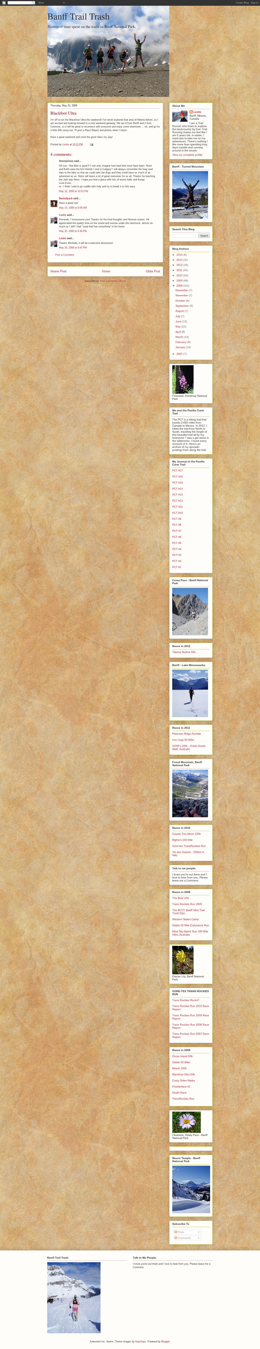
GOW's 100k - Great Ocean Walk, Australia (189, 747)
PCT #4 (176, 549)
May (178, 326)
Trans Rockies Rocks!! (185, 1000)
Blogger (165, 1341)
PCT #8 (176, 524)
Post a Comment (64, 254)
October (180, 300)
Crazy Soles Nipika (183, 1080)
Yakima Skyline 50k (183, 652)
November (182, 295)
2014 (179, 254)
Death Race (179, 1092)
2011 (179, 270)
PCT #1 (176, 567)
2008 (179, 285)
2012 (179, 264)
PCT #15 (177, 482)
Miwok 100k (179, 1068)
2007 (179, 353)
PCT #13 (177, 494)
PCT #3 (176, 554)
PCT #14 (177, 488)
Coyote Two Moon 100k (186, 833)
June (178, 321)
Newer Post (58, 271)
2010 (179, 275)
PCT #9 (176, 518)
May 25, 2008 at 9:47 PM (73, 247)
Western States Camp (185, 919)
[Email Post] (91, 144)
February (181, 342)
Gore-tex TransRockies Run (189, 845)
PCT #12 (177, 500)
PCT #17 (177, 470)
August (180, 310)
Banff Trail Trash (78, 16)
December (182, 290)
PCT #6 (176, 536)
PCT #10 (177, 512)
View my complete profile (187, 154)
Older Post (153, 271)
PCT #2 (176, 561)
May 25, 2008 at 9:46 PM (73, 231)
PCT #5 (176, 542)
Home (106, 271)
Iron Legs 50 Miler (183, 739)
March (179, 336)
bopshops (140, 1341)
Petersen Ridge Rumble (186, 733)
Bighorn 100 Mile (182, 839)
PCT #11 (177, 506)
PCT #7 (176, 530)
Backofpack (66, 198)
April (178, 331)
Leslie (62, 214)
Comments (184, 1237)
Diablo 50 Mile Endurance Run (190, 925)
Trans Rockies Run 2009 (187, 904)
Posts (180, 1232)
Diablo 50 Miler (181, 1062)
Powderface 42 (181, 1086)
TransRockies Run (183, 1098)
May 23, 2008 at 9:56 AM (73, 207)
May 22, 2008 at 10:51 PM (73, 191)
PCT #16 (177, 476)
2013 (179, 259)
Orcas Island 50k (182, 1056)
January (180, 347)
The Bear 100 (180, 897)
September (182, 305)
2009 (179, 280)
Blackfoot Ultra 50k (183, 1074)
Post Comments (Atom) (113, 281)
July (178, 316)
